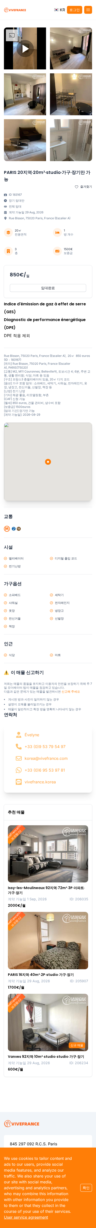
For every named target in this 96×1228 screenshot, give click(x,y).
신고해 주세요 (71, 691)
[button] (59, 10)
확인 (86, 1188)
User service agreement (26, 1217)
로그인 (74, 10)
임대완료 (48, 288)
